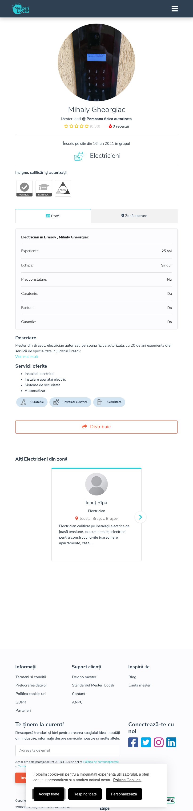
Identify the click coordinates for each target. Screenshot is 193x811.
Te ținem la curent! (39, 724)
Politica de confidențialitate (101, 762)
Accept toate (49, 794)
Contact (78, 693)
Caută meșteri (140, 685)
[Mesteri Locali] (20, 9)
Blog (132, 677)
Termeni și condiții (31, 677)
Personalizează (124, 794)
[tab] (53, 216)
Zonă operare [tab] (136, 215)
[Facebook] (134, 745)
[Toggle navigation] (174, 8)
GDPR (21, 702)
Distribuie (100, 427)
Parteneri (23, 710)
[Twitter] (147, 745)
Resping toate (85, 794)
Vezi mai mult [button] (26, 356)
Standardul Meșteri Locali (93, 685)
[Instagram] (159, 745)
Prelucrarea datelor (31, 685)
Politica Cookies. (127, 779)
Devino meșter (84, 677)
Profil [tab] (55, 216)
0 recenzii (120, 126)
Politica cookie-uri (31, 693)
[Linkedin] (171, 745)
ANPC (77, 702)
